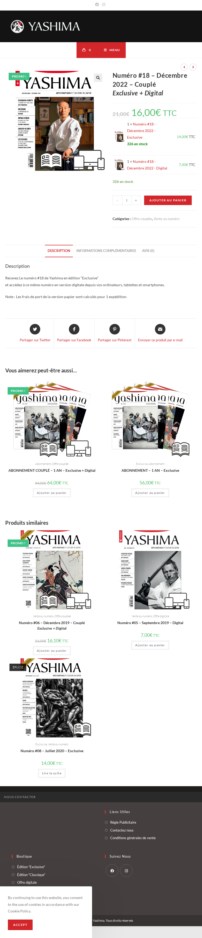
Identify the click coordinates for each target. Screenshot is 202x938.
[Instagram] (126, 870)
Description (59, 251)
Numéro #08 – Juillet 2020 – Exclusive (52, 751)
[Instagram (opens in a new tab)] (103, 4)
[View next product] (193, 67)
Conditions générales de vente (133, 838)
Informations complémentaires (106, 251)
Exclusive (142, 464)
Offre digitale (161, 616)
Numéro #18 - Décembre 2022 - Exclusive (141, 130)
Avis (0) (148, 251)
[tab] (59, 251)
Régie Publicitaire (123, 822)
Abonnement (43, 464)
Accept (20, 925)
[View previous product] (184, 67)
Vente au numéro (166, 219)
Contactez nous (122, 830)
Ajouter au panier (167, 200)
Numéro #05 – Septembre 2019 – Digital (150, 622)
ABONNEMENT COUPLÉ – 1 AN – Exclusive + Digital (51, 470)
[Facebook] (112, 870)
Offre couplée (142, 219)
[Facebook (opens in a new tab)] (97, 4)
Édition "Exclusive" (31, 867)
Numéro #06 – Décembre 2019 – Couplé (52, 625)
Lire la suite (52, 773)
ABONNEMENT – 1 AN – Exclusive (150, 470)
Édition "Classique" (31, 875)
